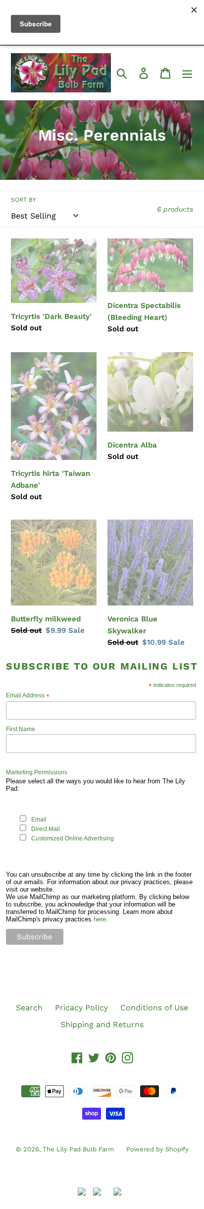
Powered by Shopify (157, 1149)
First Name (20, 729)
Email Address (28, 695)
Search (29, 1007)
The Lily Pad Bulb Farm (78, 1149)
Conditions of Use (154, 1007)
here (100, 919)
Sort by (23, 199)
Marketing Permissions (36, 772)
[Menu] (187, 73)
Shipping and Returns (102, 1024)
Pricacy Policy (81, 1007)
